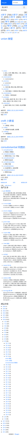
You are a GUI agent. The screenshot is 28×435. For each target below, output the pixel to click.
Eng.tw (4, 3)
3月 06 (7, 404)
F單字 (8, 19)
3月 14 (7, 386)
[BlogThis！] (3, 112)
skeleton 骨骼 (7, 278)
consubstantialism (9, 154)
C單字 (5, 141)
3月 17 (7, 380)
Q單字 (19, 26)
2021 (4, 315)
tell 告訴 (5, 254)
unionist (6, 89)
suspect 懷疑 (6, 232)
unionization (7, 93)
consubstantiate (8, 166)
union (5, 71)
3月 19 (7, 375)
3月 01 (7, 414)
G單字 (16, 19)
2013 (4, 430)
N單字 (18, 24)
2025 (4, 308)
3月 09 (7, 397)
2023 (4, 311)
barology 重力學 (7, 290)
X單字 (6, 32)
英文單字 (5, 7)
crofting (5, 131)
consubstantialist (8, 158)
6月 (5, 334)
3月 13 (7, 388)
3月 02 (7, 412)
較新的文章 (4, 182)
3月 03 (7, 410)
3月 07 (7, 401)
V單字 (16, 31)
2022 (4, 313)
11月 (5, 324)
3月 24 (7, 365)
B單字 (15, 14)
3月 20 (7, 373)
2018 (4, 319)
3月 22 (7, 369)
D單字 (12, 17)
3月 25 (7, 356)
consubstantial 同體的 (13, 147)
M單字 (10, 24)
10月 (5, 326)
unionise (6, 81)
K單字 (22, 22)
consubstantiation (9, 170)
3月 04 (7, 408)
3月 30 (7, 345)
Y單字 (10, 32)
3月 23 (7, 367)
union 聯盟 (7, 38)
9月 (5, 328)
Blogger (17, 434)
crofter (5, 127)
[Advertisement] (14, 55)
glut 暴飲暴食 (7, 191)
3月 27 (7, 352)
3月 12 (7, 391)
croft (4, 123)
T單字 (24, 28)
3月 (5, 341)
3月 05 (7, 406)
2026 (4, 306)
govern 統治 (6, 222)
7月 (5, 332)
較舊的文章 (24, 182)
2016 (4, 423)
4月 (5, 339)
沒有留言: (21, 110)
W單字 (25, 31)
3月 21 (7, 371)
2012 (4, 432)
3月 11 (7, 393)
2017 (4, 421)
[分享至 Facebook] (6, 112)
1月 (5, 419)
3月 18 (7, 378)
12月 (5, 321)
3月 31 (7, 343)
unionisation (7, 77)
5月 (5, 337)
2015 (4, 425)
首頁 (14, 182)
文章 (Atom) (8, 185)
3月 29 (7, 347)
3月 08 (7, 399)
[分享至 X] (4, 112)
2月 (5, 417)
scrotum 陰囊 (7, 203)
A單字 (3, 14)
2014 (4, 427)
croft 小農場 (7, 120)
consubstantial (8, 150)
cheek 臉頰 (6, 243)
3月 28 (7, 350)
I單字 (7, 21)
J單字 (16, 22)
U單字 (8, 31)
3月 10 (7, 395)
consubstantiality (8, 162)
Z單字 (15, 32)
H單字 (25, 19)
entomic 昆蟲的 (7, 211)
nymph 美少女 (7, 265)
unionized (6, 103)
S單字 (12, 28)
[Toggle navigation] (24, 7)
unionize (6, 97)
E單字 (24, 17)
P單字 (9, 26)
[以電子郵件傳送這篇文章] (1, 112)
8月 (5, 330)
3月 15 (7, 384)
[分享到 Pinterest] (7, 112)
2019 (4, 317)
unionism (6, 85)
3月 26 (7, 354)
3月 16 (7, 382)
